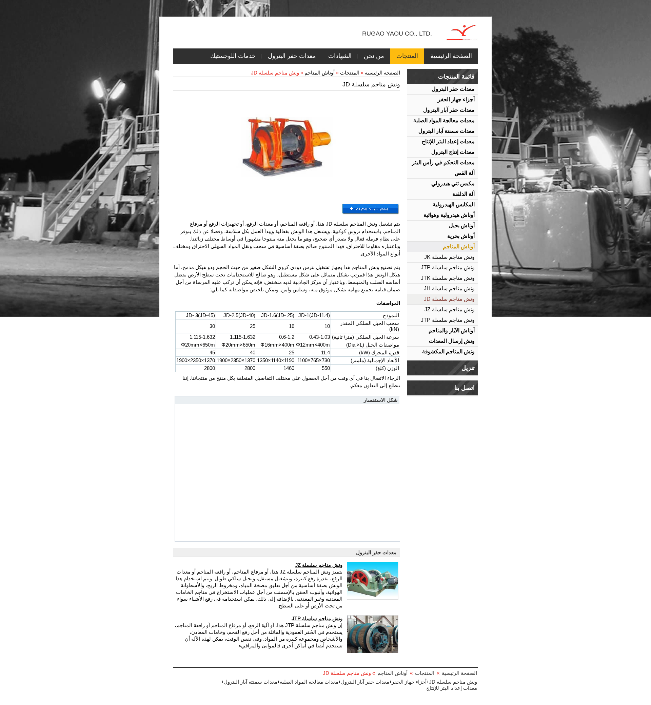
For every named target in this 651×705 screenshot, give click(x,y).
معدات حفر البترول (292, 56)
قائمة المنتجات (456, 76)
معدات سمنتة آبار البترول (446, 131)
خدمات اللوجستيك (233, 56)
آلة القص (465, 173)
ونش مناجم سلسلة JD (449, 299)
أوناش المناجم (459, 246)
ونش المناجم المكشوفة (448, 351)
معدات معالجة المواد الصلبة (444, 120)
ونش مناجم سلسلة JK (449, 257)
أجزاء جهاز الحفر (456, 99)
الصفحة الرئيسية (451, 56)
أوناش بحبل (462, 225)
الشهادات (340, 56)
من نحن (374, 56)
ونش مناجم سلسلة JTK (448, 278)
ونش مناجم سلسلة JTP (448, 267)
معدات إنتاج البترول (453, 152)
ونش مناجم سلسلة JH (449, 288)
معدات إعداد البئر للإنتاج (448, 141)
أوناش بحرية (461, 236)
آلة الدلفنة (463, 194)
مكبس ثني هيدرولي (453, 183)
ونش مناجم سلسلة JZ (450, 309)
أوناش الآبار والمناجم (452, 330)
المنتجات (407, 56)
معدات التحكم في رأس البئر (443, 162)
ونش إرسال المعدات (452, 341)
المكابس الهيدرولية (454, 204)
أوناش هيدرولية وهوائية (449, 215)
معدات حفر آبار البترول (449, 110)
